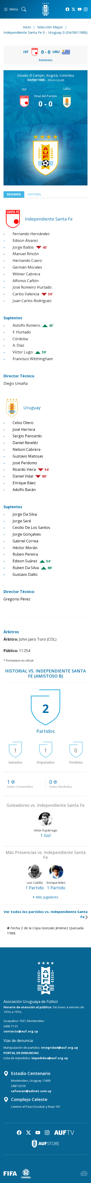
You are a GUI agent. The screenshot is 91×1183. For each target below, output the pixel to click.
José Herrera (24, 429)
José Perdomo (25, 462)
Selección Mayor (50, 27)
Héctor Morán (25, 547)
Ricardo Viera (24, 469)
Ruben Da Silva (26, 567)
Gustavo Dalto (25, 574)
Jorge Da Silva (25, 514)
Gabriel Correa (25, 541)
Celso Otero (23, 422)
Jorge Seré (22, 521)
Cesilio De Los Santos (31, 527)
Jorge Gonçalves (27, 534)
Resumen (14, 194)
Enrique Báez (24, 482)
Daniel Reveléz (25, 442)
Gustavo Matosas (28, 456)
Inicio (27, 27)
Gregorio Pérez (17, 599)
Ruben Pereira (25, 554)
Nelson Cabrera (26, 449)
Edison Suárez (25, 560)
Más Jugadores (45, 897)
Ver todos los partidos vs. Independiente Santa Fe (46, 914)
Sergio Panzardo (27, 435)
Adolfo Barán (24, 489)
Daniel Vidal (23, 476)
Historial (35, 194)
